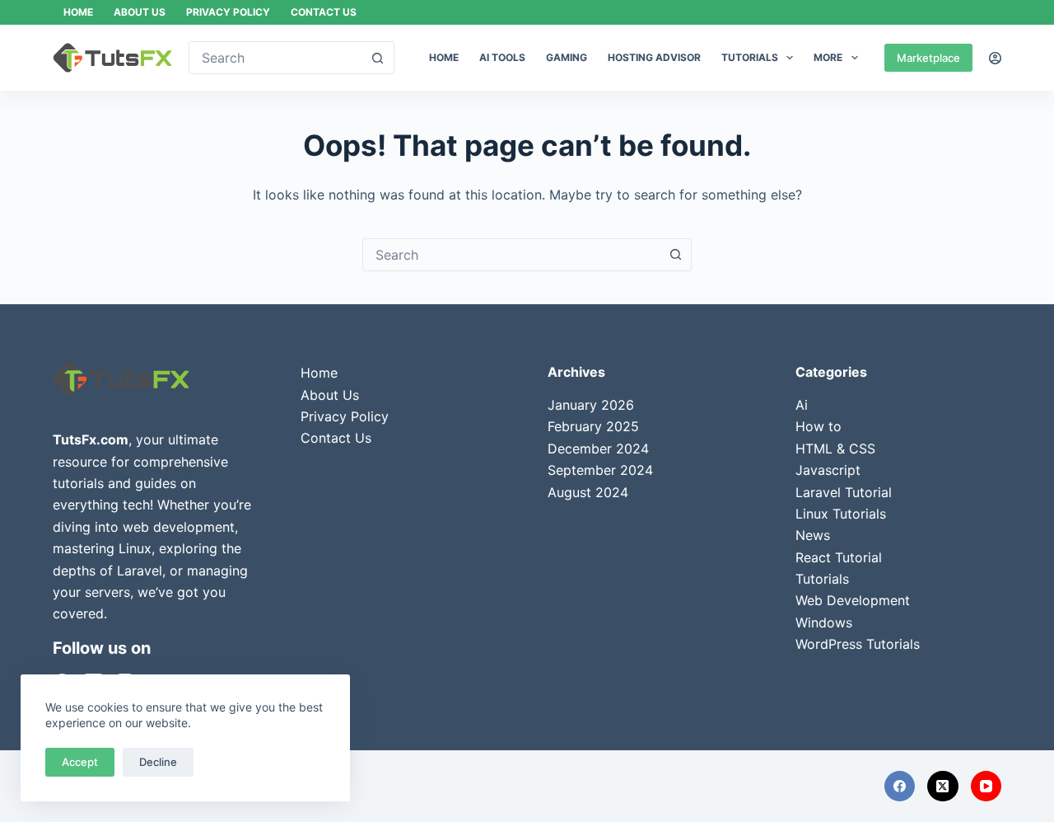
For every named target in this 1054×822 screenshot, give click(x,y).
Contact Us (324, 12)
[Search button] (378, 57)
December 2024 (598, 448)
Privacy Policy (228, 12)
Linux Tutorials (840, 513)
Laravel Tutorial (843, 492)
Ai (801, 405)
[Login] (995, 58)
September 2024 (600, 470)
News (812, 535)
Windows (823, 622)
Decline (158, 761)
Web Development (852, 600)
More (828, 57)
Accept (80, 761)
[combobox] (511, 254)
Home (78, 12)
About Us (140, 12)
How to (818, 426)
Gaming (566, 57)
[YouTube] (986, 786)
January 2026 (591, 405)
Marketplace (928, 57)
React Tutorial (838, 557)
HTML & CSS (835, 448)
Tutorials (749, 57)
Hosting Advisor (654, 57)
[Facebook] (900, 786)
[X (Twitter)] (942, 786)
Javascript (827, 470)
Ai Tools (502, 57)
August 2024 (588, 492)
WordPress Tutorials (857, 644)
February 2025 (593, 426)
